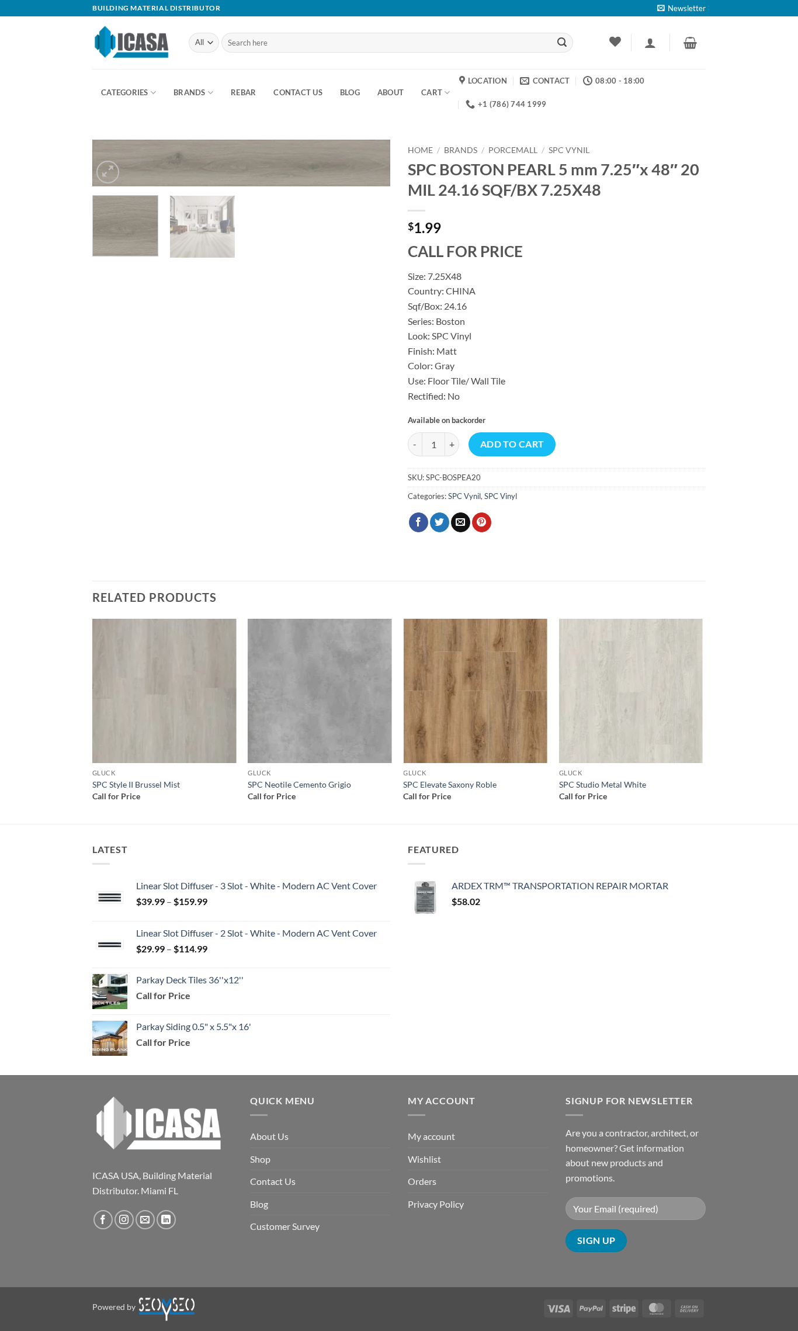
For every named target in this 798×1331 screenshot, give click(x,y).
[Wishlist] (614, 41)
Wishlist (424, 1158)
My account (431, 1136)
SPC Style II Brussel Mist (136, 784)
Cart (431, 92)
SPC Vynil (569, 150)
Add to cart (512, 444)
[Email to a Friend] (460, 522)
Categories (124, 92)
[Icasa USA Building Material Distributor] (131, 42)
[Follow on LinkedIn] (166, 1219)
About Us (269, 1136)
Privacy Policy (436, 1203)
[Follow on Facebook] (103, 1219)
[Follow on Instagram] (124, 1219)
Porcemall (512, 150)
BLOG (350, 92)
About (390, 92)
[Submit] (562, 43)
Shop (260, 1158)
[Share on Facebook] (418, 522)
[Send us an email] (145, 1219)
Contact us (297, 92)
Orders (422, 1181)
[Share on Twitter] (439, 522)
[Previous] (93, 720)
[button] (681, 8)
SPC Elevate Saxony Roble (450, 784)
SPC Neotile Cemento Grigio (299, 784)
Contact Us (273, 1181)
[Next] (369, 169)
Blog (259, 1203)
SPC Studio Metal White (602, 784)
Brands (190, 92)
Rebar (243, 92)
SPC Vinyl (500, 496)
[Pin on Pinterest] (481, 522)
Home (420, 150)
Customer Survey (285, 1226)
